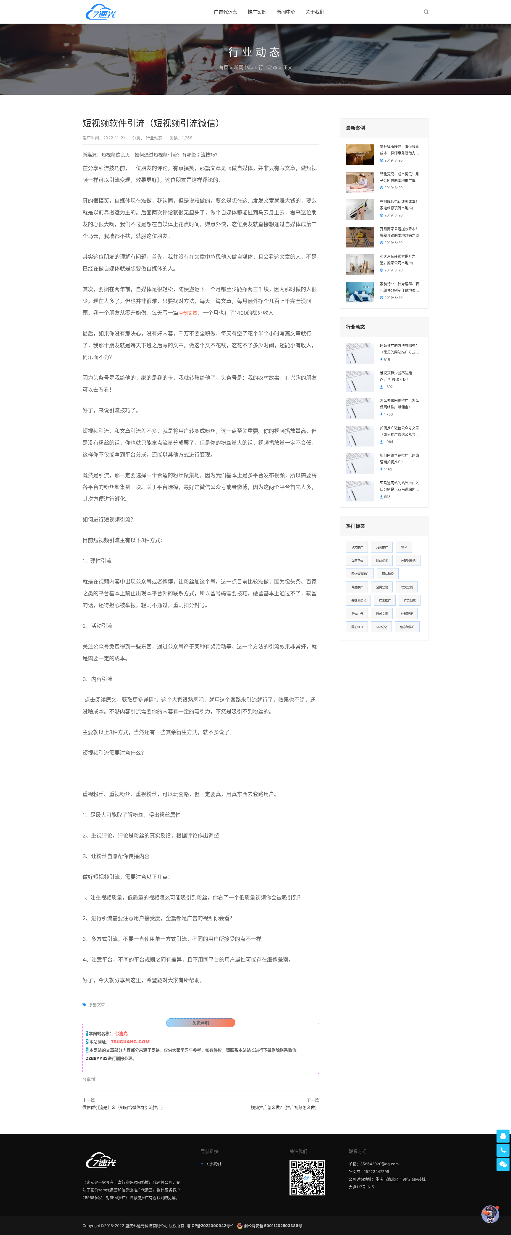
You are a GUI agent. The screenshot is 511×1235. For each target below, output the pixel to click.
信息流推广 (407, 627)
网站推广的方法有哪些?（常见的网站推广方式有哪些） (399, 350)
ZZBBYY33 (97, 1058)
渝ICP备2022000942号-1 (211, 1225)
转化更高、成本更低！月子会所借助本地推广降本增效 (399, 178)
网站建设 (388, 574)
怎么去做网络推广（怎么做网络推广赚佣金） (399, 404)
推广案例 (257, 12)
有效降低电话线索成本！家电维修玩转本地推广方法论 (399, 205)
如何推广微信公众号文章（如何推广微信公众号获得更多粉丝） (399, 432)
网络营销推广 (360, 574)
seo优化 (381, 627)
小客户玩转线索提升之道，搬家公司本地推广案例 (399, 260)
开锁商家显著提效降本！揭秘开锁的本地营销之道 (399, 232)
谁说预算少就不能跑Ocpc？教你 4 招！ (396, 376)
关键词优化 (358, 600)
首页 (223, 67)
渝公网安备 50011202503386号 (273, 1225)
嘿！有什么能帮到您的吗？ (456, 1214)
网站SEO (357, 627)
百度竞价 (357, 560)
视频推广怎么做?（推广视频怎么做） (285, 1107)
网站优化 (382, 560)
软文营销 (407, 587)
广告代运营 (225, 12)
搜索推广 (385, 600)
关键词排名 (408, 560)
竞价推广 (382, 547)
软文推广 (357, 547)
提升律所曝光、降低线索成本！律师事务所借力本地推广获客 (399, 151)
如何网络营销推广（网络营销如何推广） (399, 459)
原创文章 (187, 313)
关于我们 (314, 12)
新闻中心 (285, 12)
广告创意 (410, 600)
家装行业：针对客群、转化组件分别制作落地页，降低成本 (399, 288)
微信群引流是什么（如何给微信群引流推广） (124, 1107)
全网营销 (382, 587)
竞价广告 (357, 613)
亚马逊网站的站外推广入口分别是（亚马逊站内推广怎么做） (399, 487)
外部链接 (407, 613)
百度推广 (357, 587)
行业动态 (267, 67)
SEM (404, 547)
